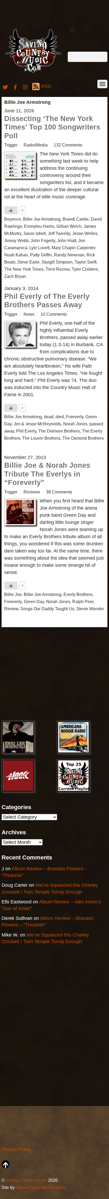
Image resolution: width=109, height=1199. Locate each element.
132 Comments (68, 144)
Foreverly (74, 416)
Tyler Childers (85, 269)
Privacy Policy (16, 1149)
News (29, 314)
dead (48, 416)
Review (11, 608)
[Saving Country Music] (33, 73)
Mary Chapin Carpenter (73, 247)
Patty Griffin (41, 254)
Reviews (32, 491)
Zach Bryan (15, 276)
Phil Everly (26, 431)
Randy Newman (69, 254)
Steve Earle (28, 262)
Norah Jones (75, 423)
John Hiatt (66, 240)
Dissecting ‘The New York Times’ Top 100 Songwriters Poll (52, 127)
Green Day (34, 601)
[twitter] (5, 86)
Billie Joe (13, 594)
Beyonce (12, 219)
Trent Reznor (58, 269)
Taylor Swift (85, 262)
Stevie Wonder (90, 608)
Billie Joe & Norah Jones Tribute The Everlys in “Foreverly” (47, 474)
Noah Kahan (16, 254)
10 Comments (53, 314)
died (60, 416)
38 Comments (59, 491)
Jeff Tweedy (59, 233)
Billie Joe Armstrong (42, 219)
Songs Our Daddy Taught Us (47, 608)
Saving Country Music (26, 1180)
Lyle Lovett (39, 247)
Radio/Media (36, 144)
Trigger (10, 144)
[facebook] (15, 86)
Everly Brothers (77, 594)
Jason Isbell (34, 233)
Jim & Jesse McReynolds (37, 423)
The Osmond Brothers (83, 438)
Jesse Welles (84, 233)
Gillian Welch (68, 226)
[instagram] (25, 86)
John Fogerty (43, 240)
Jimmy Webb (16, 240)
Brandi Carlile (76, 219)
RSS (46, 86)
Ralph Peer (82, 601)
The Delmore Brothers (59, 431)
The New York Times (23, 269)
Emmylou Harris (39, 226)
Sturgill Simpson (57, 262)
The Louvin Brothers (41, 438)
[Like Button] (10, 210)
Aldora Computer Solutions (40, 1187)
